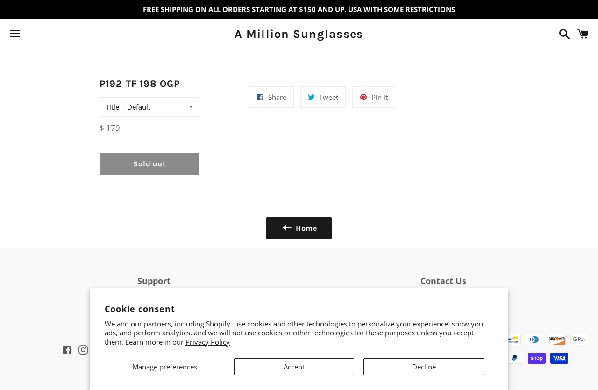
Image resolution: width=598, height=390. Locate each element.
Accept (294, 366)
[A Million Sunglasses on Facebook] (31, 35)
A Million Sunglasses (299, 34)
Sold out (149, 163)
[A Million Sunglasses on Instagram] (48, 35)
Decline (424, 366)
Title (112, 107)
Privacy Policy (207, 342)
